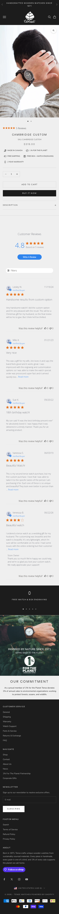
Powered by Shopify (43, 894)
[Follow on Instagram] (19, 879)
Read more (23, 376)
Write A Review (29, 257)
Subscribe (13, 809)
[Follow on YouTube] (26, 879)
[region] (29, 597)
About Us (7, 764)
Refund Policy (9, 834)
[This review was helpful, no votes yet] (45, 328)
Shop (5, 754)
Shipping (7, 716)
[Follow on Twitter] (11, 879)
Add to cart (29, 184)
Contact (6, 759)
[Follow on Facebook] (4, 879)
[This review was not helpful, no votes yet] (50, 328)
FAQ (5, 740)
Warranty (7, 721)
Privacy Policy (9, 839)
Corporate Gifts (10, 778)
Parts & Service (9, 731)
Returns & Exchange (12, 735)
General (6, 712)
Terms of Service (10, 829)
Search (6, 824)
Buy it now (29, 193)
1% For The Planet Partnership (17, 773)
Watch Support (9, 726)
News (5, 768)
